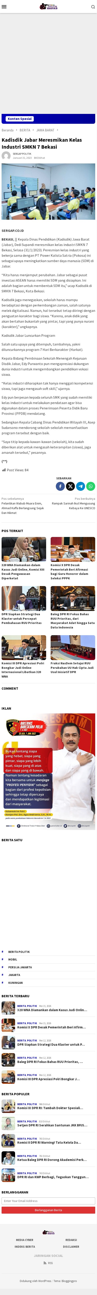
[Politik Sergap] (48, 6)
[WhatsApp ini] (90, 486)
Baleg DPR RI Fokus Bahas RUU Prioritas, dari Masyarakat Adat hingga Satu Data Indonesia (73, 620)
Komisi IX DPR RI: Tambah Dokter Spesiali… (50, 1108)
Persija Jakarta (20, 967)
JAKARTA (14, 975)
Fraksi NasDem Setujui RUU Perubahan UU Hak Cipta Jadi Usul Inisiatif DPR (72, 667)
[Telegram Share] (80, 486)
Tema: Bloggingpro (65, 1281)
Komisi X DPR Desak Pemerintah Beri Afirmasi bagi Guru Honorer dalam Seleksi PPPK (69, 571)
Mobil (12, 959)
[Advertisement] (48, 63)
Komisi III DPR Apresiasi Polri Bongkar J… (48, 1079)
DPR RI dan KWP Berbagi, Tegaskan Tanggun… (53, 1177)
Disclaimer (71, 1247)
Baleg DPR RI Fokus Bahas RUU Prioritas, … (50, 1062)
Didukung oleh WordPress (35, 1281)
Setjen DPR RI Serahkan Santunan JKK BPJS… (52, 1125)
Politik (32, 1006)
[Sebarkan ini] (60, 486)
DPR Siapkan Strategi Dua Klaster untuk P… (51, 1045)
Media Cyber (24, 1240)
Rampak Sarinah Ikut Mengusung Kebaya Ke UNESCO (73, 503)
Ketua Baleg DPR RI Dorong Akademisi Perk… (52, 1160)
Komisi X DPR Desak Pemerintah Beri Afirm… (51, 1027)
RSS (50, 1263)
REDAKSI (71, 1240)
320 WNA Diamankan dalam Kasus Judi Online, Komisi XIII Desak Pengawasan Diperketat (23, 571)
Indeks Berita (25, 1247)
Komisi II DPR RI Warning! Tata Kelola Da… (49, 1143)
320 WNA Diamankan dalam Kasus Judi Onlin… (52, 1010)
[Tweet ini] (70, 486)
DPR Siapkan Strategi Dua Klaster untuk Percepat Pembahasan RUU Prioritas (22, 618)
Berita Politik (19, 952)
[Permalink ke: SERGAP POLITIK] (6, 155)
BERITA (21, 1006)
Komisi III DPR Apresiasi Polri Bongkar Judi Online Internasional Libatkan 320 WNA (23, 669)
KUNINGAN (15, 983)
